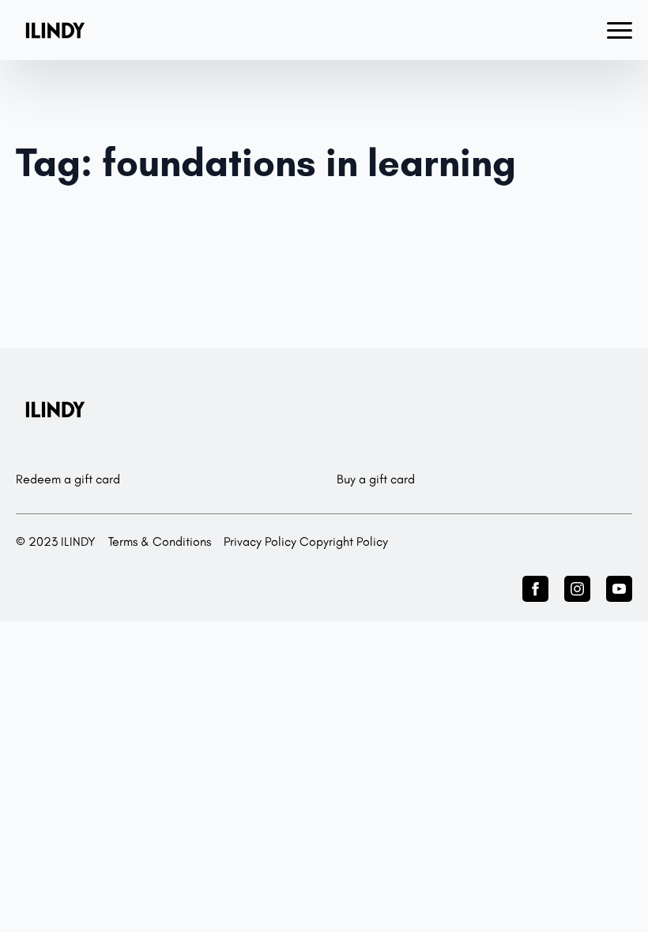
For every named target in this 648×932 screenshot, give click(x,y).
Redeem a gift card (68, 479)
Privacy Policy (260, 541)
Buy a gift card (376, 479)
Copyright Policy (344, 541)
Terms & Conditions (159, 541)
